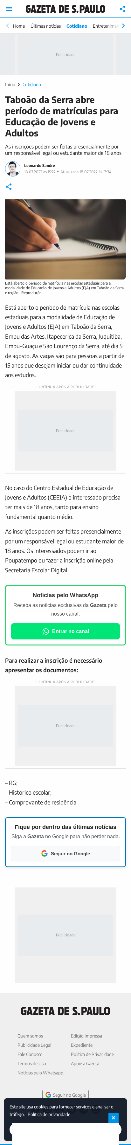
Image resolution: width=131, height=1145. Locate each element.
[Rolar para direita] (123, 25)
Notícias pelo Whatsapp (40, 1072)
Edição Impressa (86, 1035)
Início (10, 84)
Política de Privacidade (92, 1054)
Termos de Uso (31, 1063)
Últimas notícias (46, 26)
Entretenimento (108, 26)
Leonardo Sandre (39, 165)
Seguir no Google (69, 1095)
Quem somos (30, 1035)
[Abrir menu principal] (8, 8)
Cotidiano (76, 26)
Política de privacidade (49, 1114)
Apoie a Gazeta (85, 1063)
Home (19, 26)
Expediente (82, 1045)
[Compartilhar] (123, 9)
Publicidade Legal (34, 1045)
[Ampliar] (117, 207)
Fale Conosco (30, 1054)
